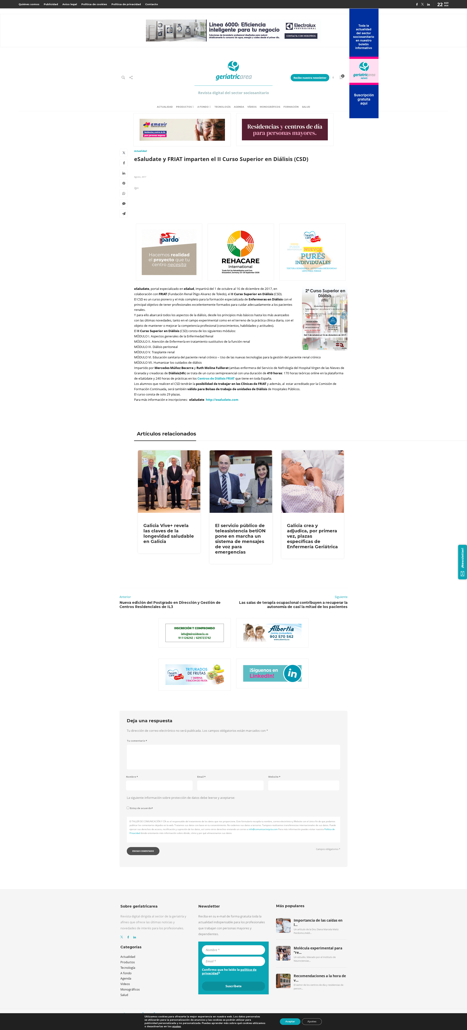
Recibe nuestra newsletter (310, 77)
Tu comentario (137, 740)
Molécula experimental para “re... (318, 950)
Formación (291, 106)
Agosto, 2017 (140, 176)
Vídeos (251, 106)
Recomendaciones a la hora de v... (320, 978)
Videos (125, 984)
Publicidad (51, 4)
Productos (184, 106)
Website (274, 776)
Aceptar (290, 1021)
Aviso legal (69, 4)
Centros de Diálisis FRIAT (216, 378)
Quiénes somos (29, 4)
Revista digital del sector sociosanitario (233, 92)
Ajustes (311, 1021)
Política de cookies (94, 4)
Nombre (132, 776)
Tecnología (222, 106)
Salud (306, 106)
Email (201, 776)
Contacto (151, 4)
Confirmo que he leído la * (229, 971)
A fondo (203, 106)
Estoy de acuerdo (141, 808)
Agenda (239, 106)
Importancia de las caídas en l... (318, 922)
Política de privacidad (126, 4)
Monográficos (270, 106)
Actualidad (165, 106)
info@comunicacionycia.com (263, 829)
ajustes (176, 1026)
